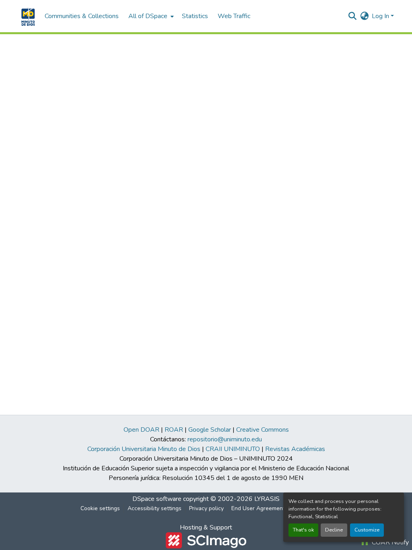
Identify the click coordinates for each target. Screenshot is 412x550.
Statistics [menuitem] (195, 16)
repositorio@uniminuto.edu (224, 439)
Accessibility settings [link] (154, 508)
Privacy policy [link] (206, 508)
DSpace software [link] (156, 498)
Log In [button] (381, 16)
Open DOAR (141, 429)
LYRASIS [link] (267, 498)
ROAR (174, 429)
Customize (366, 530)
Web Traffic (234, 16)
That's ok (303, 530)
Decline (334, 530)
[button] (27, 16)
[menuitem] (150, 16)
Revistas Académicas (295, 449)
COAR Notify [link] (389, 542)
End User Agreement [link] (258, 508)
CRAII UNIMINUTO (233, 449)
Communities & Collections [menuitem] (82, 16)
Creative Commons (262, 429)
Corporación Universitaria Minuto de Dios (143, 449)
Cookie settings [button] (100, 508)
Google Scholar (209, 429)
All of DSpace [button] (147, 16)
